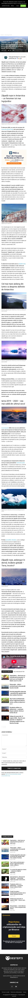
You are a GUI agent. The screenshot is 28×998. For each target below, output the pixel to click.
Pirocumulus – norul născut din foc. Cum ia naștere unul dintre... (18, 907)
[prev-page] (2, 727)
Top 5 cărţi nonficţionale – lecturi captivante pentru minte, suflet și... (17, 864)
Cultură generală (8, 34)
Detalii (17, 5)
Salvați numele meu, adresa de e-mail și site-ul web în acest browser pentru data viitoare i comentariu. (13, 762)
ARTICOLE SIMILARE (7, 671)
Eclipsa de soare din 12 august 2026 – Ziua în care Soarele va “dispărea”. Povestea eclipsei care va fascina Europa (17, 719)
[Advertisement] (14, 19)
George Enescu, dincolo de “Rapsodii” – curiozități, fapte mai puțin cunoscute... (18, 878)
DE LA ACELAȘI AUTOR (19, 671)
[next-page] (5, 727)
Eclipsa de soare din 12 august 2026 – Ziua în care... (18, 899)
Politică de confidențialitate (16, 992)
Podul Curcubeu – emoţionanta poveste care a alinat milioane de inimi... (18, 893)
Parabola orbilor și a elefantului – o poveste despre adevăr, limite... (16, 885)
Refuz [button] (12, 5)
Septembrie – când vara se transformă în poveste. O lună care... (17, 842)
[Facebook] (12, 986)
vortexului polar (21, 462)
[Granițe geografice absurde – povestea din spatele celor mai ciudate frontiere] (5, 693)
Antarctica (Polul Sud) (7, 129)
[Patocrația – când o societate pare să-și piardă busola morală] (5, 686)
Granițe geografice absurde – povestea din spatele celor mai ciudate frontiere (18, 693)
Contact (24, 992)
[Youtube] (16, 986)
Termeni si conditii (5, 992)
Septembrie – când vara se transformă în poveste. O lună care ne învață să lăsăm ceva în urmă (17, 678)
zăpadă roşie (22, 263)
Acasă (2, 34)
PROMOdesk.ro (14, 977)
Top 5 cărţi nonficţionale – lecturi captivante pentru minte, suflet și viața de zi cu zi (17, 701)
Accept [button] (23, 5)
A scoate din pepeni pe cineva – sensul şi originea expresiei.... (18, 871)
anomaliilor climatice (11, 539)
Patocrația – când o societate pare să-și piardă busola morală (17, 686)
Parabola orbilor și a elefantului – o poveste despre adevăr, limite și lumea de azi (17, 710)
